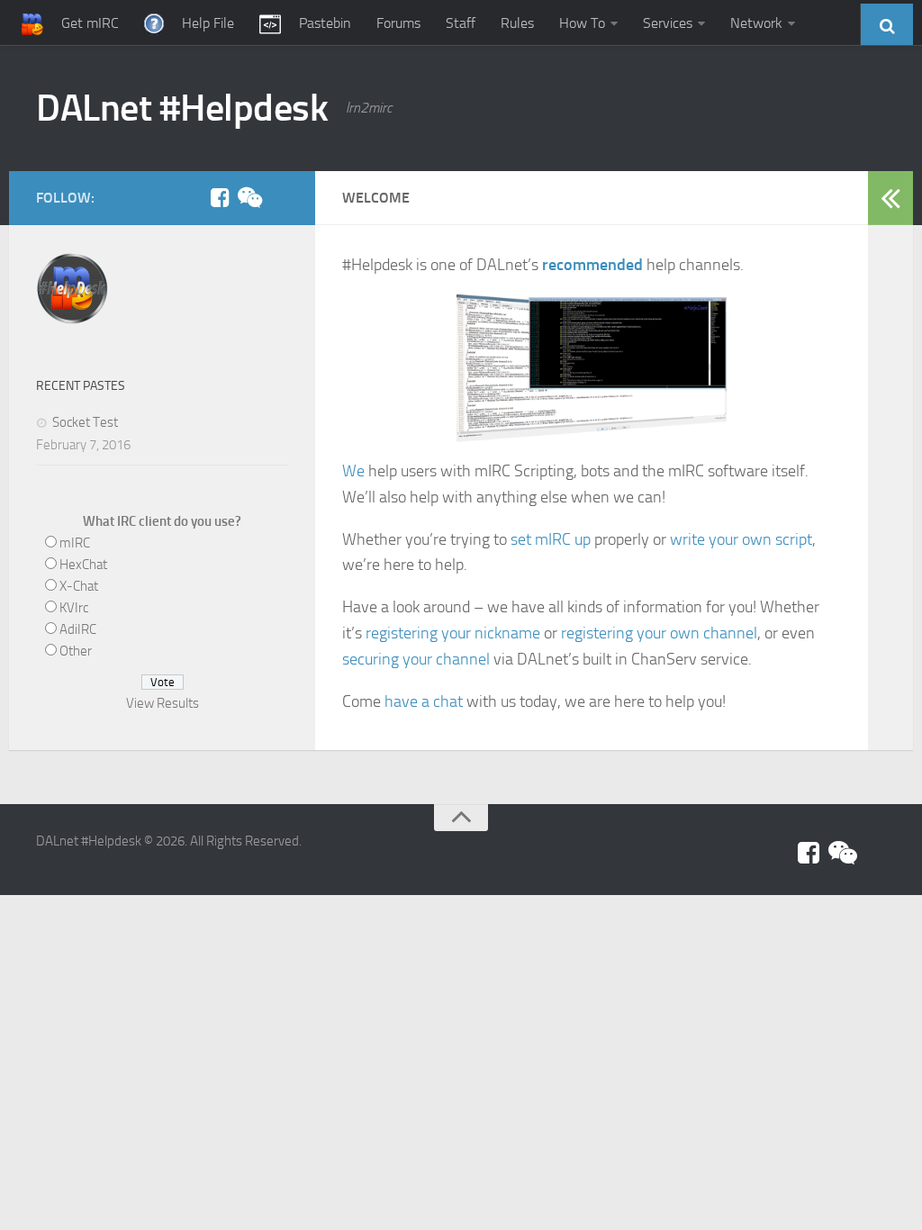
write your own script (741, 539)
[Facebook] (219, 197)
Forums (398, 23)
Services (667, 23)
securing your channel (416, 659)
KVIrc (73, 608)
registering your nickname (453, 633)
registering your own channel (659, 633)
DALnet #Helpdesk (182, 108)
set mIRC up (551, 539)
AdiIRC (77, 629)
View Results (162, 703)
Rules (517, 23)
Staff (460, 23)
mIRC (74, 543)
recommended (592, 265)
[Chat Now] (248, 197)
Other (75, 651)
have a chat (423, 701)
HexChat (83, 564)
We (353, 471)
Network (756, 23)
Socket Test (85, 422)
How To (582, 23)
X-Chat (78, 586)
